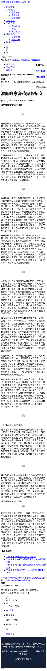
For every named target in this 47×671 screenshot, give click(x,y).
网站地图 (40, 651)
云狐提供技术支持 (23, 659)
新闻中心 (26, 60)
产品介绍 (10, 67)
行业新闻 (36, 60)
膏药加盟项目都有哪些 (21, 557)
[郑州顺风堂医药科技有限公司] (15, 2)
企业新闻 (41, 71)
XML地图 (23, 654)
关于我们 (10, 64)
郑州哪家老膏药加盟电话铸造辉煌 (25, 578)
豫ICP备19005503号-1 (20, 651)
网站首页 (16, 60)
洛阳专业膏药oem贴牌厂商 (18, 580)
